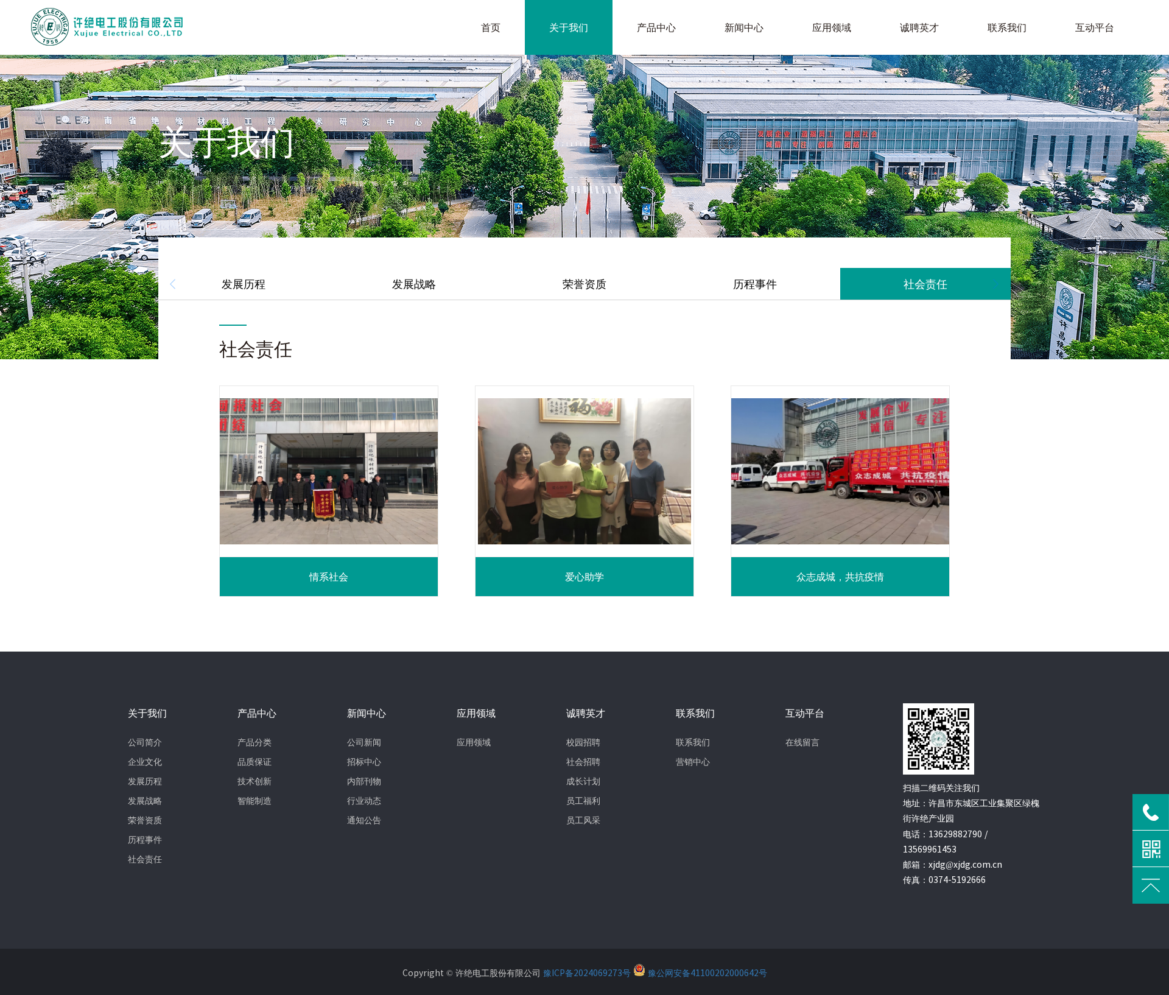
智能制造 (254, 800)
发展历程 (243, 283)
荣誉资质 (584, 283)
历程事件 (755, 283)
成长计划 (583, 781)
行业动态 (364, 800)
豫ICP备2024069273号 (588, 973)
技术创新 (254, 781)
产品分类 (254, 742)
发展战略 (414, 283)
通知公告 (364, 820)
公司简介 (145, 742)
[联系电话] (1150, 812)
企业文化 (145, 762)
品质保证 (254, 762)
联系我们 (693, 742)
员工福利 (583, 800)
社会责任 (925, 283)
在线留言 (802, 742)
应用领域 (474, 742)
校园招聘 (583, 742)
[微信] (1150, 849)
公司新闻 (364, 742)
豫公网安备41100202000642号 (706, 973)
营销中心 (693, 762)
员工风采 (583, 820)
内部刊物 (364, 781)
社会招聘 (583, 762)
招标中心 (364, 762)
